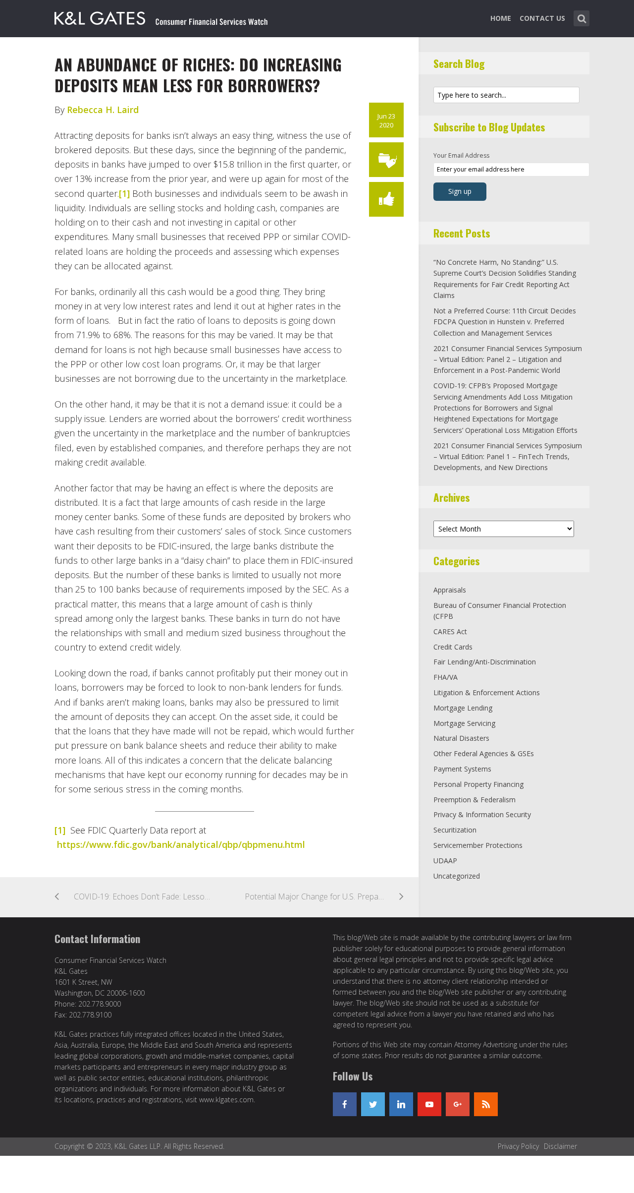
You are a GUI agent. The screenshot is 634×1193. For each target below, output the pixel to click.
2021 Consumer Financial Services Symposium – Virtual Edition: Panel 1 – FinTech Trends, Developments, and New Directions (507, 457)
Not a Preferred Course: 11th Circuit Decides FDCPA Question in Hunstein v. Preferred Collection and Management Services (504, 322)
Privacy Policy (518, 1146)
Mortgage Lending (462, 708)
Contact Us (542, 18)
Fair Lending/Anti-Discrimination (484, 661)
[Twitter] (373, 1104)
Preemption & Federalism (474, 799)
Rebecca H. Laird (103, 110)
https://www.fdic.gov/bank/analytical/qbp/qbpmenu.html (181, 844)
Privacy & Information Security (482, 814)
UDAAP (445, 860)
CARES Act (450, 631)
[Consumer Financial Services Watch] (160, 16)
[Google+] (458, 1104)
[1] (124, 193)
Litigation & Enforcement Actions (486, 692)
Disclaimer (560, 1146)
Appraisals (449, 590)
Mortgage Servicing (464, 723)
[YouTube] (429, 1104)
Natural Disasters (461, 738)
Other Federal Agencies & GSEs (483, 753)
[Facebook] (345, 1104)
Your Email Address (461, 155)
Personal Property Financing (478, 784)
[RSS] (486, 1104)
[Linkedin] (401, 1104)
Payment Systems (462, 769)
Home (500, 18)
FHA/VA (445, 677)
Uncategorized (456, 876)
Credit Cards (453, 647)
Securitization (454, 830)
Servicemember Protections (478, 845)
